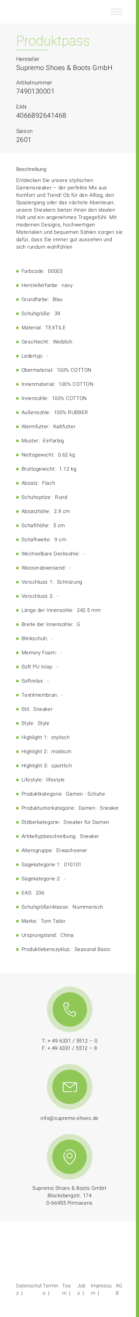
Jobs (81, 1289)
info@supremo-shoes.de (69, 1118)
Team (66, 1289)
